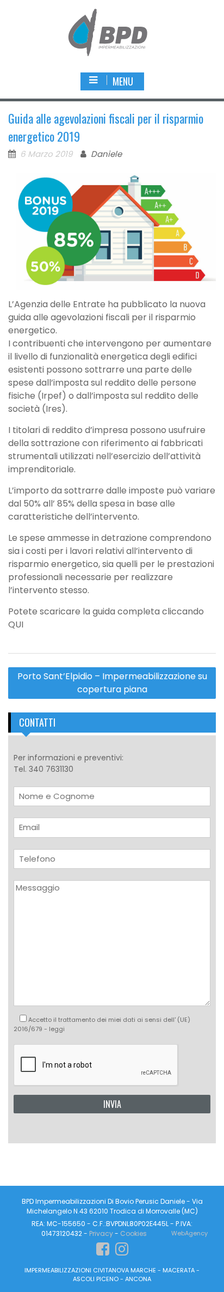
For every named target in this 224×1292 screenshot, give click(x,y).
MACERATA (179, 1270)
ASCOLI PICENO (96, 1279)
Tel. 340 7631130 (43, 769)
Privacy (101, 1233)
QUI (15, 624)
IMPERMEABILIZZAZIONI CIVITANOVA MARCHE (90, 1270)
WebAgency (189, 1233)
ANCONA (138, 1279)
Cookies (133, 1233)
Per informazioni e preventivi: (68, 763)
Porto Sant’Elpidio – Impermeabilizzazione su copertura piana (112, 683)
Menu (123, 81)
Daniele (106, 154)
